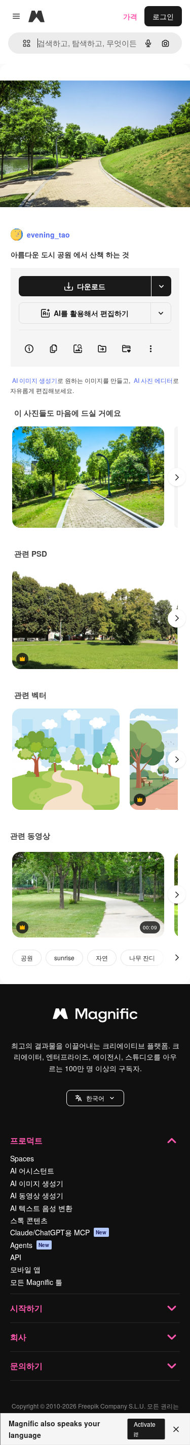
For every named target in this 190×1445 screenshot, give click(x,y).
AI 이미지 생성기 (34, 380)
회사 (18, 1337)
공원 (27, 957)
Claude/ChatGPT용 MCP (58, 1232)
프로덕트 (26, 1140)
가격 (130, 16)
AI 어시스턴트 (32, 1170)
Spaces (22, 1158)
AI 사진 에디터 (153, 380)
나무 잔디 (142, 957)
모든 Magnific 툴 (36, 1282)
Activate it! (145, 1429)
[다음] (177, 477)
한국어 (95, 1097)
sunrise (64, 957)
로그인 (163, 16)
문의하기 (26, 1366)
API (15, 1257)
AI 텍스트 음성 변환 (41, 1208)
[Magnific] (95, 1016)
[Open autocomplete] (22, 43)
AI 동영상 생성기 (36, 1195)
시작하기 (26, 1308)
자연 (102, 957)
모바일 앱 (25, 1269)
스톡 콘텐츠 (29, 1220)
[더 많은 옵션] (150, 348)
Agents (30, 1245)
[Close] (176, 1429)
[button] (95, 1098)
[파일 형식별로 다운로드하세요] (161, 286)
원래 (58, 87)
